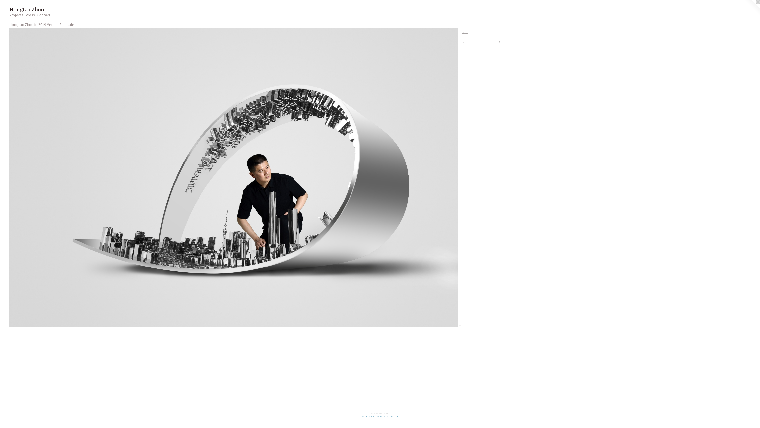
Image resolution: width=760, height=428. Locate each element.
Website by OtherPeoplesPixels (380, 417)
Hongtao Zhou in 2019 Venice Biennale (42, 25)
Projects (16, 15)
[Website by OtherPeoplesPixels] (752, 8)
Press (30, 15)
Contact (43, 15)
